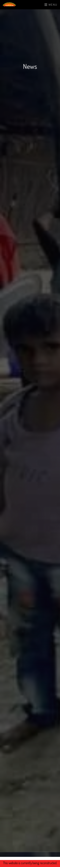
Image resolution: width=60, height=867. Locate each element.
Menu (52, 5)
